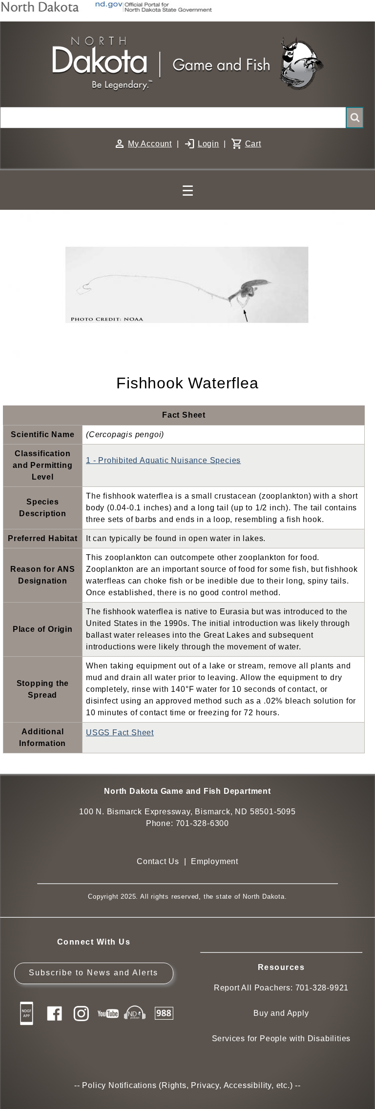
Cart (253, 144)
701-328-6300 (202, 823)
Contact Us (158, 861)
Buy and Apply (281, 1013)
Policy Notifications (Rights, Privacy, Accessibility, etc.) (187, 1085)
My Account (150, 144)
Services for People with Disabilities (281, 1038)
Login (208, 144)
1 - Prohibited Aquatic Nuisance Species (163, 460)
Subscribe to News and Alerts (93, 972)
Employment (214, 861)
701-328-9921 (322, 988)
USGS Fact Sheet (120, 732)
